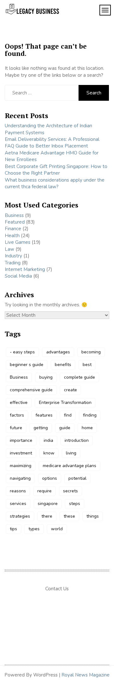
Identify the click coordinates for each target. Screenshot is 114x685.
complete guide (79, 377)
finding (90, 415)
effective (19, 403)
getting (41, 428)
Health (12, 235)
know (48, 453)
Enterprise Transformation (65, 403)
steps (74, 504)
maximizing (20, 466)
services (18, 504)
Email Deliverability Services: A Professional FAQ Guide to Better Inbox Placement (52, 142)
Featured (15, 222)
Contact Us (57, 589)
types (34, 529)
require (44, 491)
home (87, 428)
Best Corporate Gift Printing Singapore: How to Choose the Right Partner (56, 169)
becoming (91, 352)
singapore (48, 504)
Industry (13, 256)
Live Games (17, 242)
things (92, 516)
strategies (20, 516)
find (68, 415)
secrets (70, 491)
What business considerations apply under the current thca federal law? (54, 183)
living (71, 453)
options (49, 478)
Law (9, 249)
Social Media (18, 276)
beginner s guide (26, 365)
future (16, 428)
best (87, 365)
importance (21, 440)
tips (13, 529)
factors (17, 415)
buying (46, 377)
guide (64, 428)
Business (14, 215)
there (46, 516)
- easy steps (22, 352)
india (48, 440)
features (44, 415)
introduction (77, 440)
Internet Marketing (25, 269)
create (70, 390)
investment (21, 453)
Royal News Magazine (85, 675)
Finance (13, 228)
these (69, 516)
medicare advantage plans (69, 466)
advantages (58, 352)
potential (77, 478)
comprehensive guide (31, 390)
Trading (13, 263)
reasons (18, 491)
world (57, 529)
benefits (63, 365)
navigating (20, 478)
